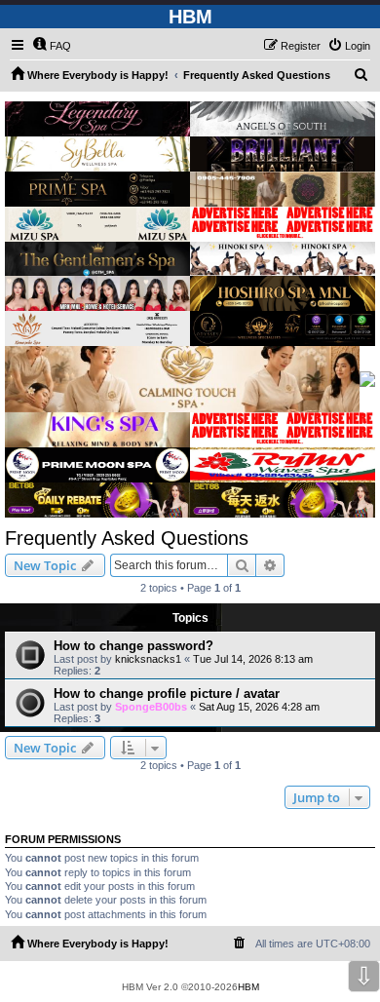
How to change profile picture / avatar (167, 693)
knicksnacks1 (148, 659)
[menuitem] (51, 46)
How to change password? (133, 645)
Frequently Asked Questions (126, 538)
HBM (248, 987)
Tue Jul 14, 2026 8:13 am (253, 659)
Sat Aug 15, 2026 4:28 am (259, 707)
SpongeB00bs (151, 707)
